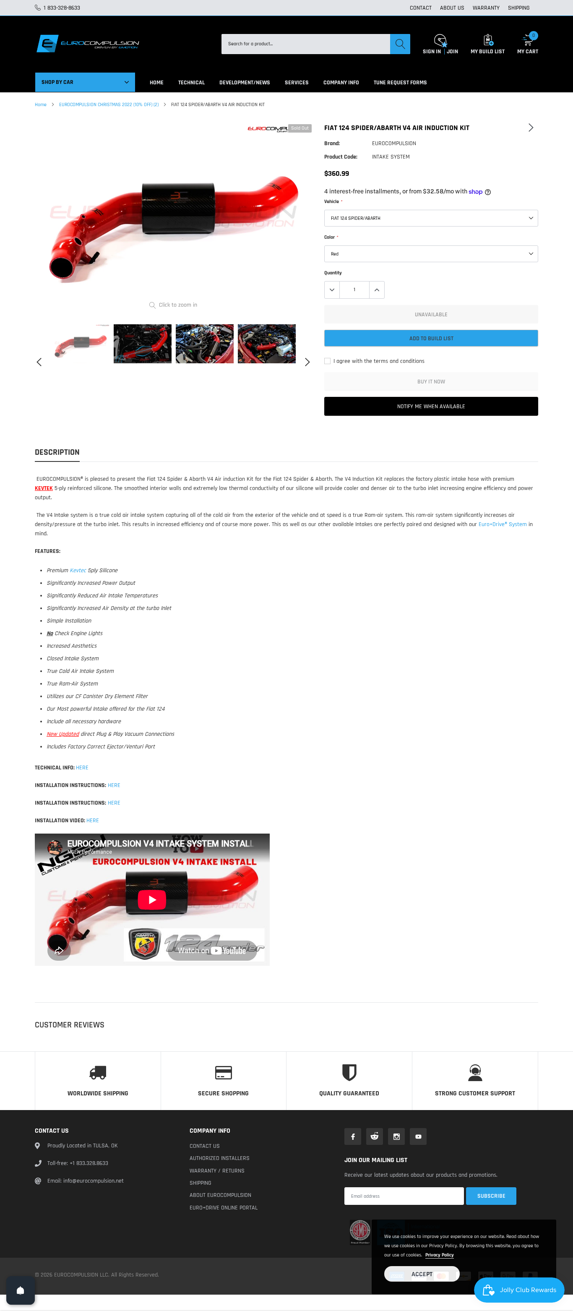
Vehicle (333, 201)
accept (422, 1274)
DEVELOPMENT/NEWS (244, 82)
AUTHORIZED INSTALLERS (220, 1158)
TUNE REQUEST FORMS (400, 82)
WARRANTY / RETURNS (217, 1171)
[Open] (20, 1290)
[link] (80, 343)
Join (452, 52)
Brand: (332, 143)
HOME (157, 82)
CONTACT (421, 8)
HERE (82, 767)
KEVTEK (44, 488)
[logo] (87, 44)
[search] (400, 44)
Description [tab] (57, 452)
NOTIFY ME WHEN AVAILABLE (431, 406)
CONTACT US (205, 1146)
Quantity (333, 273)
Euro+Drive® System (503, 524)
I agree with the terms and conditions (378, 361)
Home (41, 105)
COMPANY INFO (341, 82)
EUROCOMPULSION (394, 143)
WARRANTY (486, 8)
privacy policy (439, 1255)
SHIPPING (519, 8)
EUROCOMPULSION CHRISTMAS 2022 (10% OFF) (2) (109, 105)
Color (331, 237)
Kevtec (78, 570)
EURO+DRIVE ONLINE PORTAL (224, 1208)
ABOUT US (452, 8)
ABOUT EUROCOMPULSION (220, 1195)
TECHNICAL (191, 82)
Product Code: (340, 157)
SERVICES (297, 82)
